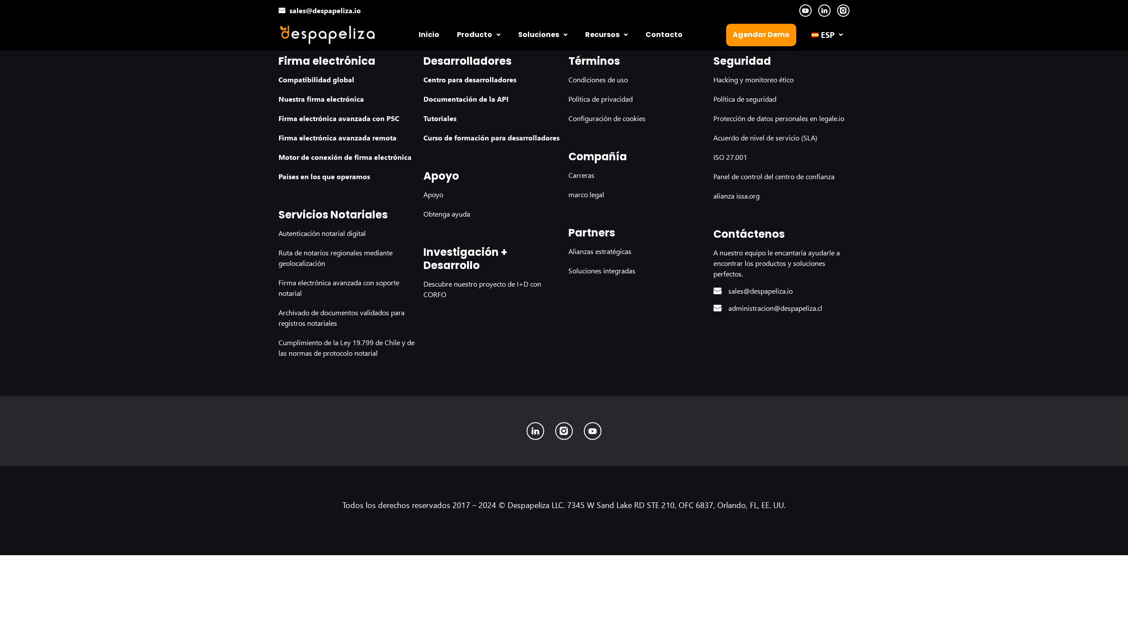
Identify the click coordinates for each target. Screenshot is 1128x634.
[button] (479, 34)
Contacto (664, 34)
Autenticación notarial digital (322, 233)
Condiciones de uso (598, 79)
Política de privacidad (600, 98)
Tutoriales (439, 118)
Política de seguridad (744, 98)
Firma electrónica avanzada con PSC (338, 118)
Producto (474, 34)
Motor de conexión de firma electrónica (345, 157)
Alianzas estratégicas (599, 251)
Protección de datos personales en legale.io (778, 118)
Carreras (581, 175)
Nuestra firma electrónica (321, 98)
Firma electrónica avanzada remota (337, 137)
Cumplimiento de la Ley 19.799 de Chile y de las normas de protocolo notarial (346, 348)
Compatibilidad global (316, 79)
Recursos (602, 34)
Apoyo (433, 194)
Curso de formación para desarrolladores (491, 137)
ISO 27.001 (730, 157)
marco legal (586, 194)
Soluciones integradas (601, 270)
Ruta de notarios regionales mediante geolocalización (335, 258)
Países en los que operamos (324, 176)
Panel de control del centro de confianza (774, 176)
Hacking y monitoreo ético (753, 79)
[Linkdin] (535, 431)
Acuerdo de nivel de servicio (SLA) (765, 137)
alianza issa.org (736, 195)
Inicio (429, 34)
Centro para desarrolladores (469, 79)
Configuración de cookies (607, 118)
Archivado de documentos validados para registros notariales (341, 318)
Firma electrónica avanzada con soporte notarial (338, 288)
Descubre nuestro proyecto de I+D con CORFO (482, 289)
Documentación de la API (465, 98)
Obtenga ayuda (446, 213)
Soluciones (538, 34)
